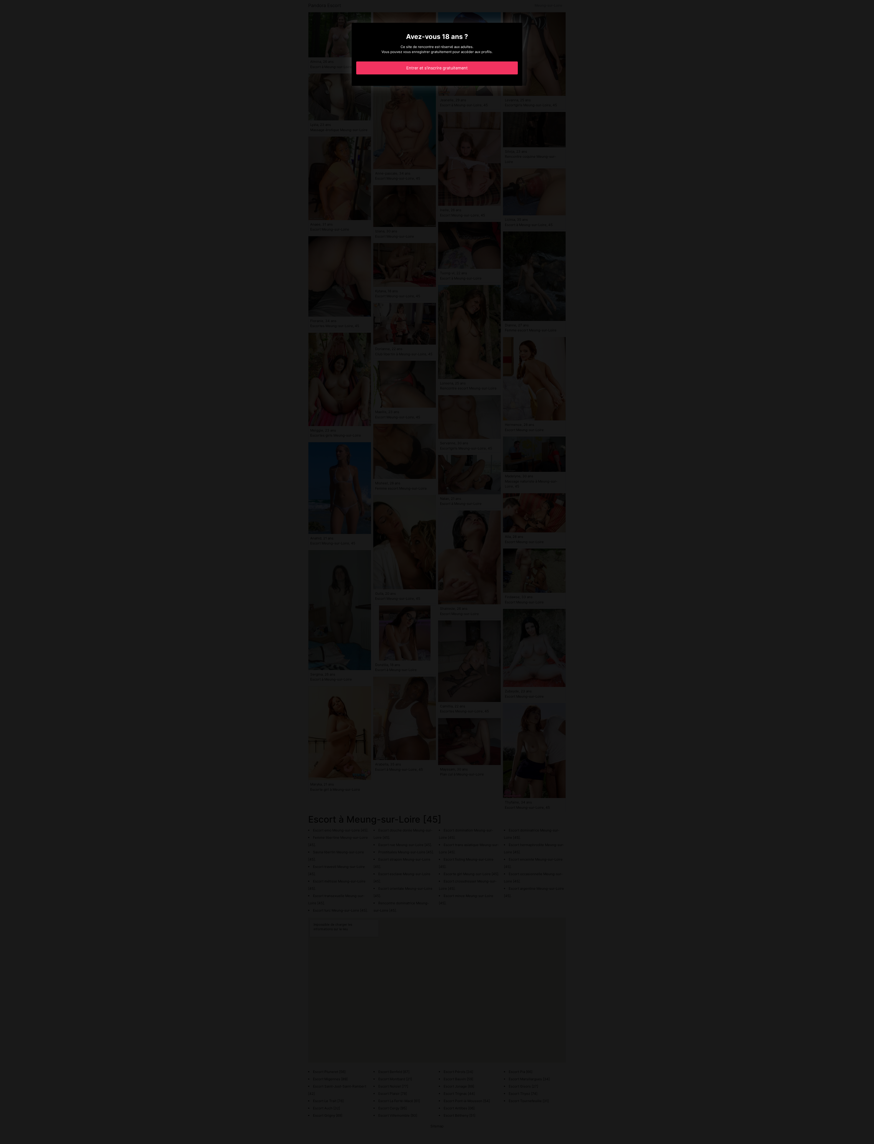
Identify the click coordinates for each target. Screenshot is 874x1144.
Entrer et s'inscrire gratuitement (437, 68)
